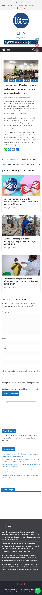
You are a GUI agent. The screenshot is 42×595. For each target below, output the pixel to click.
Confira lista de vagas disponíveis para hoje (20, 159)
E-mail (4, 348)
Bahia (5, 80)
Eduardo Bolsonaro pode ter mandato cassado (20, 164)
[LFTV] (4, 49)
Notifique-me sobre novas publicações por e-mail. (20, 389)
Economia (27, 80)
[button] (38, 591)
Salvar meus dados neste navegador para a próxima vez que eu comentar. (21, 372)
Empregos (34, 80)
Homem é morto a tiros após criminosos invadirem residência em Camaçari (21, 6)
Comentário (7, 312)
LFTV (21, 33)
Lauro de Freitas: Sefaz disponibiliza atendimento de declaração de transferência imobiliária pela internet (21, 537)
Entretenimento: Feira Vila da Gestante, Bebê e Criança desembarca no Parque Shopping (21, 201)
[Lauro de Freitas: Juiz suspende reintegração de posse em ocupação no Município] (21, 216)
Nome (4, 339)
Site (3, 358)
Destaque (19, 80)
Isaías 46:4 (5, 443)
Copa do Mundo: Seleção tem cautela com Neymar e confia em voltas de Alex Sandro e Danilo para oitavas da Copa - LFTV (20, 546)
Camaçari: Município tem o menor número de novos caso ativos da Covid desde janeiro (21, 281)
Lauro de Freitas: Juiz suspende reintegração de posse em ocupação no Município (20, 241)
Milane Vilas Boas (25, 97)
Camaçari (12, 80)
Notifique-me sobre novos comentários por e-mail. (20, 383)
